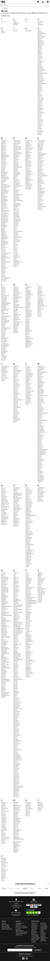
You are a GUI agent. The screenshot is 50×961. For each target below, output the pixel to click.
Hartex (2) (27, 301)
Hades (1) (27, 290)
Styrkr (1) (15, 761)
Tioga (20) (27, 622)
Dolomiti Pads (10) (29, 180)
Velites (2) (3, 814)
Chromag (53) (16, 184)
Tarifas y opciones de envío (21, 932)
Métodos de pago (19, 930)
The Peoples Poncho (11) (31, 602)
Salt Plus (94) (16, 586)
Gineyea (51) (16, 306)
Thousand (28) (28, 612)
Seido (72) (15, 619)
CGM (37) (15, 171)
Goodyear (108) (16, 319)
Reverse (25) (4, 635)
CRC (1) (15, 243)
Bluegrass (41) (4, 225)
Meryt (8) (39, 418)
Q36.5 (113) (40, 489)
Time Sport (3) (28, 621)
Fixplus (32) (3, 329)
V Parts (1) (3, 804)
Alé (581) (40, 63)
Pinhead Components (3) (30, 515)
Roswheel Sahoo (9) (5, 681)
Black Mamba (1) (5, 216)
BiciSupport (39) (4, 177)
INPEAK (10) (40, 300)
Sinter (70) (15, 675)
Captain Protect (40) (17, 153)
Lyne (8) (27, 404)
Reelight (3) (3, 619)
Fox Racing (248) (5, 345)
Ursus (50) (40, 597)
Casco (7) (15, 161)
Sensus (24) (16, 641)
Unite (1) (39, 584)
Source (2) (15, 700)
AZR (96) (40, 134)
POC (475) (27, 525)
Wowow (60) (16, 849)
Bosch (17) (3, 250)
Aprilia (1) (40, 96)
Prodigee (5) (28, 552)
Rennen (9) (3, 628)
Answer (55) (40, 90)
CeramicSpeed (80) (17, 167)
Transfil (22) (28, 647)
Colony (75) (15, 210)
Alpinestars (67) (41, 80)
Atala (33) (40, 114)
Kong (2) (15, 408)
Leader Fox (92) (28, 376)
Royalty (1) (3, 688)
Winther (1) (15, 836)
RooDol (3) (3, 678)
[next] (49, 884)
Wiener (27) (15, 826)
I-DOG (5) (40, 287)
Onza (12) (15, 503)
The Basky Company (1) (30, 597)
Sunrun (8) (15, 770)
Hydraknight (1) (28, 341)
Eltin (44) (40, 168)
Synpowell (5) (16, 796)
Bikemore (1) (4, 197)
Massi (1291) (40, 401)
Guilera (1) (15, 331)
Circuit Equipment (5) (17, 194)
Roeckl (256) (4, 670)
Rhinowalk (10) (4, 647)
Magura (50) (40, 386)
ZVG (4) (3, 878)
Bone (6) (3, 246)
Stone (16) (15, 751)
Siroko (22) (15, 676)
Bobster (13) (4, 234)
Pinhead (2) (28, 514)
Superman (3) (16, 781)
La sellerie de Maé (35, 937)
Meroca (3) (40, 417)
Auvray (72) (40, 123)
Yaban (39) (40, 802)
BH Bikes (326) (4, 172)
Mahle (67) (40, 388)
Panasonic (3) (28, 493)
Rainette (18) (4, 597)
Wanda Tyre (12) (16, 807)
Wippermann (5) (16, 837)
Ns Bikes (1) (4, 522)
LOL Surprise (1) (29, 395)
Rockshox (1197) (5, 665)
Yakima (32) (40, 804)
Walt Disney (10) (16, 805)
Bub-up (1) (3, 270)
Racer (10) (3, 581)
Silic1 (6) (15, 670)
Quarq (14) (40, 498)
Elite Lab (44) (40, 165)
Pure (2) (27, 566)
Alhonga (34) (40, 67)
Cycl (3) (15, 259)
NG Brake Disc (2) (5, 503)
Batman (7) (3, 153)
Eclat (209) (40, 149)
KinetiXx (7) (15, 391)
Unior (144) (40, 583)
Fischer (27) (3, 317)
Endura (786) (40, 172)
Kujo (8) (15, 421)
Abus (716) (40, 35)
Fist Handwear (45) (5, 320)
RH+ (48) (3, 646)
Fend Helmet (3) (4, 304)
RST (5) (3, 691)
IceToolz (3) (40, 291)
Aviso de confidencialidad (21, 933)
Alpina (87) (40, 77)
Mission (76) (40, 437)
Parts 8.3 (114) (28, 501)
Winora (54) (15, 833)
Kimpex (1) (15, 389)
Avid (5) (39, 127)
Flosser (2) (3, 333)
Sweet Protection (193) (18, 786)
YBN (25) (40, 808)
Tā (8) (26, 574)
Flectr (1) (3, 332)
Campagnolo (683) (17, 148)
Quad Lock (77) (41, 496)
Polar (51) (27, 528)
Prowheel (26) (28, 563)
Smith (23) (15, 694)
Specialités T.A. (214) (18, 708)
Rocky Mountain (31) (5, 667)
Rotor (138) (3, 684)
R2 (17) (2, 575)
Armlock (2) (40, 105)
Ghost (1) (15, 303)
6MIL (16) (3, 32)
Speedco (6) (16, 713)
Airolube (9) (40, 57)
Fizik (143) (3, 331)
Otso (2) (15, 517)
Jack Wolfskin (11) (5, 366)
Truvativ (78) (28, 665)
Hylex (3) (27, 347)
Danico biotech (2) (29, 148)
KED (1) (15, 378)
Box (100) (3, 251)
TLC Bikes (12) (28, 631)
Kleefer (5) (15, 395)
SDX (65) (15, 613)
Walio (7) (15, 804)
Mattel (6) (40, 405)
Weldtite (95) (16, 812)
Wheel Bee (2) (16, 820)
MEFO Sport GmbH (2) (42, 413)
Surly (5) (15, 784)
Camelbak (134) (16, 146)
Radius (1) (3, 593)
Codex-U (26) (16, 209)
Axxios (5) (40, 133)
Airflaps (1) (40, 52)
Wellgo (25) (15, 814)
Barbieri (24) (4, 149)
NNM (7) (3, 511)
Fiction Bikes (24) (5, 309)
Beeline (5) (3, 158)
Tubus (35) (27, 670)
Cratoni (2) (15, 238)
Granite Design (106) (17, 322)
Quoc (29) (40, 499)
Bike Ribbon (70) (5, 191)
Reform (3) (3, 622)
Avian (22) (40, 125)
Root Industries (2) (5, 679)
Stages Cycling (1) (17, 735)
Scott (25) (15, 608)
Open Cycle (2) (16, 505)
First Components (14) (6, 316)
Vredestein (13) (4, 839)
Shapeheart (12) (16, 653)
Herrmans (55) (28, 314)
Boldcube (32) (4, 238)
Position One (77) (29, 533)
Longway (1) (28, 397)
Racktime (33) (4, 584)
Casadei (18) (16, 159)
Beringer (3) (3, 167)
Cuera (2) (15, 253)
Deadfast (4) (28, 155)
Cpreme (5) (15, 232)
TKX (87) (27, 629)
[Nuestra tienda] (38, 2)
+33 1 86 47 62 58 (16, 907)
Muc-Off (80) (40, 477)
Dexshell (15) (28, 165)
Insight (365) (40, 301)
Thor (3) (27, 610)
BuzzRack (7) (4, 279)
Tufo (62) (27, 675)
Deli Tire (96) (28, 161)
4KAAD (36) (40, 24)
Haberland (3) (28, 287)
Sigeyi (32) (15, 666)
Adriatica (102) (41, 44)
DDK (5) (27, 153)
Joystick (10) (4, 375)
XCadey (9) (27, 805)
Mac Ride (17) (41, 373)
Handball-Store (34, 934)
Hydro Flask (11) (29, 344)
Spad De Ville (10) (17, 703)
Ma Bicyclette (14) (41, 367)
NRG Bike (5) (4, 521)
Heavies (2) (27, 306)
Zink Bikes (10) (4, 870)
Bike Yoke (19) (4, 193)
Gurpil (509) (15, 332)
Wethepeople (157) (17, 818)
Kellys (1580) (16, 379)
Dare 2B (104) (28, 149)
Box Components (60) (6, 253)
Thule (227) (27, 613)
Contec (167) (16, 218)
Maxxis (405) (40, 408)
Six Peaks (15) (16, 678)
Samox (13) (15, 589)
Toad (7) (27, 632)
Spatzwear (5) (16, 707)
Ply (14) (27, 524)
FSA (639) (3, 352)
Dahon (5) (27, 143)
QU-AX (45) (40, 495)
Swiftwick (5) (16, 789)
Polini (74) (27, 530)
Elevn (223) (40, 162)
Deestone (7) (28, 158)
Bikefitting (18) (4, 196)
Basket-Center (34, 923)
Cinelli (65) (15, 191)
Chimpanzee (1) (16, 180)
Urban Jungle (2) (41, 591)
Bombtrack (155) (4, 243)
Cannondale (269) (17, 152)
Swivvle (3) (15, 793)
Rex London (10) (4, 641)
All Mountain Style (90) (42, 73)
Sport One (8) (16, 723)
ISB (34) (39, 310)
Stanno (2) (15, 738)
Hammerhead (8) (29, 294)
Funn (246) (3, 358)
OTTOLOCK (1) (16, 518)
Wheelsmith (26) (16, 821)
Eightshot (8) (40, 158)
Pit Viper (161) (28, 520)
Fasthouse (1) (4, 297)
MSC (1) (39, 474)
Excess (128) (40, 203)
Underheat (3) (41, 580)
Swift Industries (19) (17, 787)
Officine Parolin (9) (17, 495)
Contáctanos (16, 903)
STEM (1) (15, 746)
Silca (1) (15, 669)
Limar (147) (27, 386)
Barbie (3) (3, 148)
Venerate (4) (4, 821)
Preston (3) (27, 543)
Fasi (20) (3, 294)
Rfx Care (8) (3, 644)
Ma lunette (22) (41, 369)
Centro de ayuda (5, 924)
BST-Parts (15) (4, 267)
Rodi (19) (3, 669)
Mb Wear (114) (41, 410)
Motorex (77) (40, 465)
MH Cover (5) (40, 426)
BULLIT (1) (3, 275)
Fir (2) (2, 314)
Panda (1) (27, 495)
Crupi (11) (15, 247)
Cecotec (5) (15, 165)
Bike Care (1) (4, 184)
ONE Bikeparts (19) (17, 498)
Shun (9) (15, 663)
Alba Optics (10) (41, 61)
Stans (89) (15, 739)
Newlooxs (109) (4, 501)
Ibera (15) (40, 290)
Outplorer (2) (16, 521)
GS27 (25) (15, 326)
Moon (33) (40, 456)
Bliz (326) (3, 224)
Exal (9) (39, 202)
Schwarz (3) (16, 602)
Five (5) (3, 326)
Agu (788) (40, 48)
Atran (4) (39, 118)
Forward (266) (4, 341)
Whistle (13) (16, 824)
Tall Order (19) (28, 580)
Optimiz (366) (16, 506)
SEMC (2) (15, 635)
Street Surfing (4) (17, 755)
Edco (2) (39, 151)
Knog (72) (15, 404)
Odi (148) (15, 492)
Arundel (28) (40, 108)
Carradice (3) (16, 156)
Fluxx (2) (3, 336)
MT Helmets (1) (41, 475)
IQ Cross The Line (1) (42, 306)
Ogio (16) (15, 496)
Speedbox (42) (16, 711)
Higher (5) (27, 319)
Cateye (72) (15, 162)
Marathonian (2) (41, 392)
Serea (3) (15, 643)
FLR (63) (3, 335)
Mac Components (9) (42, 372)
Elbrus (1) (40, 159)
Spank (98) (15, 704)
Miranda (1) (40, 436)
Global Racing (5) (17, 314)
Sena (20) (15, 637)
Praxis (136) (28, 540)
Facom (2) (3, 288)
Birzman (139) (4, 208)
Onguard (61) (16, 501)
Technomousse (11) (29, 587)
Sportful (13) (16, 726)
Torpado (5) (27, 638)
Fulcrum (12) (4, 355)
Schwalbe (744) (16, 600)
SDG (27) (15, 610)
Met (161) (40, 421)
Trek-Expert (42, 936)
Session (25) (16, 647)
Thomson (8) (28, 609)
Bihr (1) (2, 183)
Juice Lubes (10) (4, 378)
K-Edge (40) (16, 366)
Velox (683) (3, 818)
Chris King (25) (16, 183)
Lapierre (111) (28, 370)
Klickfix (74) (15, 398)
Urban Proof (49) (41, 593)
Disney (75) (27, 172)
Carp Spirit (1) (16, 155)
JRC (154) (3, 376)
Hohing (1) (27, 326)
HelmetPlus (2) (28, 312)
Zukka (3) (3, 875)
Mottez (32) (40, 467)
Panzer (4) (27, 496)
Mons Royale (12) (41, 452)
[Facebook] (23, 958)
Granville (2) (16, 323)
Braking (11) (4, 259)
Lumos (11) (27, 402)
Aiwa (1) (39, 60)
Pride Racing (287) (29, 544)
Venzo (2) (3, 824)
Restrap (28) (4, 634)
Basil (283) (3, 152)
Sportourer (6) (16, 729)
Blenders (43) (4, 222)
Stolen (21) (15, 748)
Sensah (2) (15, 640)
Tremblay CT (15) (29, 653)
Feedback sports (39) (5, 303)
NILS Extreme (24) (5, 506)
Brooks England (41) (5, 262)
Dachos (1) (27, 142)
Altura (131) (40, 85)
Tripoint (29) (28, 659)
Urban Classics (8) (42, 589)
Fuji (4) (2, 354)
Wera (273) (15, 817)
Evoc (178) (40, 194)
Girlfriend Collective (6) (18, 307)
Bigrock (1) (3, 181)
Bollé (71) (3, 240)
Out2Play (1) (16, 520)
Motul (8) (39, 468)
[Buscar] (4, 5)
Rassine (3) (3, 608)
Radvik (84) (3, 594)
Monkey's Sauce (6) (42, 451)
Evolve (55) (40, 196)
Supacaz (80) (16, 776)
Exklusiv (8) (40, 205)
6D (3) (2, 30)
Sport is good (43, 933)
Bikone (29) (3, 202)
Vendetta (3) (3, 820)
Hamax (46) (28, 293)
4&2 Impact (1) (41, 21)
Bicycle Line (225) (5, 178)
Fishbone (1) (4, 319)
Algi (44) (39, 64)
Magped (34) (40, 385)
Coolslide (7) (16, 224)
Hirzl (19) (27, 323)
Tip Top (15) (28, 624)
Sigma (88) (15, 667)
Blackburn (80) (4, 219)
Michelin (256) (41, 429)
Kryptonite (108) (16, 418)
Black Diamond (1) (5, 213)
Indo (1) (39, 297)
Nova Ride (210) (4, 518)
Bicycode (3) (4, 180)
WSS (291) (15, 850)
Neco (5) (3, 493)
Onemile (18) (16, 499)
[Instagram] (26, 958)
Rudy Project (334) (5, 695)
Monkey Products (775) (43, 449)
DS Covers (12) (28, 184)
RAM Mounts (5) (4, 602)
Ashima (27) (40, 109)
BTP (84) (3, 269)
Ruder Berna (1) (4, 694)
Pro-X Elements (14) (29, 550)
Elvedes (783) (41, 170)
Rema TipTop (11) (5, 627)
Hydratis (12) (28, 342)
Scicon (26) (15, 603)
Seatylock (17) (16, 618)
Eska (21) (40, 186)
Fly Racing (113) (4, 338)
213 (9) (14, 21)
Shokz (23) (15, 657)
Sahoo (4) (15, 580)
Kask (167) (15, 375)
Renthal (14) (4, 629)
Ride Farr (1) (4, 650)
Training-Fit (42, 934)
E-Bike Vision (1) (41, 140)
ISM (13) (39, 312)
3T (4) (26, 21)
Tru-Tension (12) (28, 663)
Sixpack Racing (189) (18, 679)
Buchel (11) (3, 272)
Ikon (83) (39, 294)
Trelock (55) (28, 651)
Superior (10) (16, 780)
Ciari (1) (15, 189)
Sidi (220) (15, 665)
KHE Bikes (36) (16, 385)
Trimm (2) (27, 657)
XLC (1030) (27, 809)
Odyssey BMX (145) (17, 493)
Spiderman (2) (16, 714)
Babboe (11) (4, 145)
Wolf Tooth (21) (16, 845)
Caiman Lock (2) (16, 143)
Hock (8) (27, 325)
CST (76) (15, 250)
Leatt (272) (27, 378)
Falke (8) (3, 291)
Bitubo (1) (3, 209)
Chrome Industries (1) (18, 186)
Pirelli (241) (27, 517)
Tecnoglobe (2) (28, 589)
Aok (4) (39, 92)
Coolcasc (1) (16, 222)
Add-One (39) (40, 41)
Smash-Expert (43, 929)
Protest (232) (28, 560)
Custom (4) (15, 257)
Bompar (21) (4, 244)
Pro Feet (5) (28, 549)
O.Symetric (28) (16, 487)
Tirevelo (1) (27, 625)
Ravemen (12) (4, 609)
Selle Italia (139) (16, 627)
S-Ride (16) (15, 572)
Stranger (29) (16, 754)
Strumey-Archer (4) (17, 758)
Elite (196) (40, 164)
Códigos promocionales (7, 929)
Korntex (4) (15, 411)
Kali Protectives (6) (17, 370)
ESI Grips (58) (41, 183)
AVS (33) (39, 128)
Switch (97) (15, 792)
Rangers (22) (4, 603)
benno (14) (3, 165)
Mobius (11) (40, 445)
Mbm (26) (40, 411)
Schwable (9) (16, 599)
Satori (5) (15, 596)
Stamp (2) (15, 736)
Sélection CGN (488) (17, 622)
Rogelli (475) (4, 672)
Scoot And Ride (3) (17, 606)
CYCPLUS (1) (16, 265)
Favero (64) (3, 300)
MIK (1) (39, 433)
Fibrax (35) (3, 307)
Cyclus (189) (16, 263)
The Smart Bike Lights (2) (30, 603)
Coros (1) (15, 229)
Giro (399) (15, 309)
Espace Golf (34, 929)
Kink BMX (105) (16, 394)
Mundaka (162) (41, 478)
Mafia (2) (39, 379)
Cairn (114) (15, 145)
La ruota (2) (27, 367)
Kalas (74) (15, 369)
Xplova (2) (27, 814)
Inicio (2, 8)
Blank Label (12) (4, 221)
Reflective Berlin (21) (5, 621)
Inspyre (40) (40, 303)
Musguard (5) (40, 480)
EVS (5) (39, 197)
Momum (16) (40, 448)
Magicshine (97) (41, 382)
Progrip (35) (28, 555)
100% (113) (3, 21)
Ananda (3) (40, 87)
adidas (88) (40, 42)
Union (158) (40, 581)
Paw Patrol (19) (28, 502)
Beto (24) (3, 171)
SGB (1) (15, 650)
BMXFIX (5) (3, 231)
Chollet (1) (15, 181)
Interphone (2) (41, 304)
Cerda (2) (15, 168)
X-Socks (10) (28, 804)
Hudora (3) (27, 336)
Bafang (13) (3, 146)
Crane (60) (15, 235)
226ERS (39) (16, 23)
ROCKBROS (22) (5, 662)
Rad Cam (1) (4, 586)
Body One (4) (4, 235)
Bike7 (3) (3, 194)
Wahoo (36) (15, 802)
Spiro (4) (15, 719)
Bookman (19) (4, 247)
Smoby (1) (15, 695)
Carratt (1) (15, 158)
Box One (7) (3, 254)
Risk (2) (3, 656)
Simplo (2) (15, 673)
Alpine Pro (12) (41, 79)
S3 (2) (14, 575)
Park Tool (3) (28, 499)
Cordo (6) (15, 227)
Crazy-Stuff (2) (16, 241)
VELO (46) (3, 815)
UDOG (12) (40, 575)
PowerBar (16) (28, 537)
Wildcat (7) (15, 827)
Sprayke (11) (16, 730)
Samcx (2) (15, 587)
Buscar (6, 5)
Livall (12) (27, 389)
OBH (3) (15, 490)
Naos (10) (3, 489)
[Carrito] (48, 2)
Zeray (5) (3, 864)
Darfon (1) (27, 151)
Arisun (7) (40, 104)
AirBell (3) (40, 51)
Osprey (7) (15, 512)
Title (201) (27, 627)
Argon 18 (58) (41, 99)
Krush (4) (15, 417)
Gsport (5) (15, 328)
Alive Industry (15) (41, 70)
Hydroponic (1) (28, 345)
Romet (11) (3, 675)
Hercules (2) (28, 313)
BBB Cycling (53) (5, 156)
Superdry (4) (16, 779)
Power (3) (27, 536)
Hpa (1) (27, 332)
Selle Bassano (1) (17, 625)
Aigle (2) (39, 49)
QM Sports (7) (41, 493)
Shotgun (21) (16, 660)
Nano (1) (3, 487)
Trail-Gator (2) (28, 644)
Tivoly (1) (27, 628)
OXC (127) (15, 524)
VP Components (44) (5, 837)
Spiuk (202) (15, 720)
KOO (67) (15, 410)
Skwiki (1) (15, 685)
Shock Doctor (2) (17, 656)
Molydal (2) (40, 446)
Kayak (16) (15, 376)
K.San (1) (15, 367)
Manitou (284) (41, 391)
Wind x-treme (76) (17, 830)
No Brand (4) (4, 512)
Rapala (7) (3, 605)
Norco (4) (3, 515)
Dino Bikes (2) (28, 171)
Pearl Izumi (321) (29, 503)
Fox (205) (3, 342)
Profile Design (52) (29, 553)
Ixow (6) (39, 314)
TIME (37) (27, 619)
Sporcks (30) (16, 722)
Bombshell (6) (4, 241)
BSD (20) (3, 266)
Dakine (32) (28, 146)
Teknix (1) (27, 590)
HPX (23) (27, 333)
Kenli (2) (15, 382)
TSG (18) (27, 666)
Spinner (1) (15, 716)
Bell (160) (3, 161)
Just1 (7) (3, 380)
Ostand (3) (15, 515)
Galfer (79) (15, 291)
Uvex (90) (40, 602)
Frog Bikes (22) (4, 351)
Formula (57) (4, 339)
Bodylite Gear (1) (5, 237)
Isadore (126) (40, 309)
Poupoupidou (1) (29, 534)
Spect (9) (15, 710)
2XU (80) (15, 24)
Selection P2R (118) (17, 624)
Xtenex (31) (27, 815)
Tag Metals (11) (28, 578)
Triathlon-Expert (43, 937)
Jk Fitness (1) (4, 370)
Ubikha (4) (40, 572)
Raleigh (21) (4, 599)
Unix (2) (39, 586)
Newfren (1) (3, 498)
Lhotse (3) (27, 385)
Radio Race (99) (4, 591)
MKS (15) (40, 440)
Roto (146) (3, 682)
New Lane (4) (4, 496)
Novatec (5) (3, 520)
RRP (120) (3, 689)
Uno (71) (39, 587)
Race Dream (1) (4, 577)
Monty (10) (40, 455)
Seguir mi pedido (5, 926)
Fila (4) (2, 312)
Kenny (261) (16, 383)
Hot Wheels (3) (28, 331)
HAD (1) (27, 288)
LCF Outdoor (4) (28, 373)
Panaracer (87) (28, 492)
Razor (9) (3, 610)
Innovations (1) (41, 298)
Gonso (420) (16, 317)
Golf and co (33, 933)
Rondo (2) (3, 676)
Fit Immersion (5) (4, 322)
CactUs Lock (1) (16, 142)
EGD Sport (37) (41, 155)
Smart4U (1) (16, 691)
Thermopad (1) (28, 606)
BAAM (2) (3, 143)
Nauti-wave (33, 940)
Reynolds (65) (4, 643)
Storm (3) (15, 752)
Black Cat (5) (4, 212)
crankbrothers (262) (17, 237)
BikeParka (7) (4, 199)
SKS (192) (15, 684)
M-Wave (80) (40, 366)
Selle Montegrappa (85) (18, 628)
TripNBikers (42, 939)
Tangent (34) (28, 581)
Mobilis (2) (40, 443)
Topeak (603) (28, 637)
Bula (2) (3, 273)
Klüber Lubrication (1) (18, 399)
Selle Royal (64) (16, 629)
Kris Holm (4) (16, 414)
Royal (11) (3, 686)
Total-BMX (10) (28, 640)
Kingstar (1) (15, 392)
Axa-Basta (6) (41, 131)
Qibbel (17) (40, 490)
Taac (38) (27, 575)
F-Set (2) (3, 287)
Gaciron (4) (15, 287)
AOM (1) (39, 93)
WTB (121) (15, 852)
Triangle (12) (28, 656)
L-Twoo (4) (27, 366)
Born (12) (3, 248)
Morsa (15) (40, 461)
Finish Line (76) (4, 313)
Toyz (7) (27, 643)
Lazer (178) (27, 372)
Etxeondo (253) (41, 189)
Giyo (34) (15, 313)
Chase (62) (15, 175)
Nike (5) (3, 505)
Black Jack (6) (4, 215)
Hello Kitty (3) (28, 310)
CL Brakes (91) (16, 199)
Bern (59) (3, 168)
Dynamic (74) (28, 189)
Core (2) (15, 228)
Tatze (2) (27, 584)
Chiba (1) (15, 177)
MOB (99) (40, 442)
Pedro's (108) (28, 506)
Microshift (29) (41, 430)
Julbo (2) (3, 379)
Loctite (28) (27, 392)
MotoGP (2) (40, 464)
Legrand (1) (27, 380)
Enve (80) (40, 177)
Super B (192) (16, 777)
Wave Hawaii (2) (16, 809)
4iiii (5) (39, 23)
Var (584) (3, 805)
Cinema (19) (16, 193)
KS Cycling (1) (16, 420)
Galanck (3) (15, 290)
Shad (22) (15, 651)
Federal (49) (4, 301)
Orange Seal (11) (17, 509)
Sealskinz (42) (16, 616)
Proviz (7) (27, 562)
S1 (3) (14, 574)
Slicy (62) (15, 686)
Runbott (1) (3, 697)
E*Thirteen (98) (41, 142)
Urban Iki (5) (40, 590)
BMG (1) (3, 229)
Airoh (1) (39, 55)
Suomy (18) (15, 774)
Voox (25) (3, 836)
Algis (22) (40, 66)
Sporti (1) (15, 727)
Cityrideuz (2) (16, 197)
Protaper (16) (28, 559)
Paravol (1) (27, 498)
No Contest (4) (4, 514)
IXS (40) (39, 316)
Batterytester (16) (5, 155)
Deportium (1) (28, 164)
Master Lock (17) (41, 402)
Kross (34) (15, 416)
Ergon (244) (40, 180)
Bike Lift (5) (3, 189)
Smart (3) (15, 689)
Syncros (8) (15, 795)
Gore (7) (15, 320)
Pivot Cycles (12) (29, 521)
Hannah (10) (28, 297)
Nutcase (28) (4, 524)
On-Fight (33, 942)
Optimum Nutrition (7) (18, 508)
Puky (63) (27, 565)
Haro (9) (27, 300)
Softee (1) (15, 697)
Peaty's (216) (28, 505)
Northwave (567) (4, 517)
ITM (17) (39, 313)
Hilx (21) (27, 320)
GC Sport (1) (16, 295)
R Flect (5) (3, 572)
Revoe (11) (3, 640)
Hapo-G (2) (27, 298)
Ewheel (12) (40, 199)
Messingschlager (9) (42, 420)
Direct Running (34, 926)
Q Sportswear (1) (41, 487)
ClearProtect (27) (17, 203)
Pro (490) (27, 547)
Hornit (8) (27, 329)
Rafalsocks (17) (4, 596)
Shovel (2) (15, 662)
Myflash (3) (40, 481)
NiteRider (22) (4, 509)
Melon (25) (40, 416)
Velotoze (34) (4, 817)
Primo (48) (27, 546)
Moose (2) (40, 458)
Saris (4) (15, 594)
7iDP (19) (15, 30)
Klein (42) (15, 397)
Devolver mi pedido (6, 927)
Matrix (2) (40, 404)
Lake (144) (27, 369)
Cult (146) (15, 254)
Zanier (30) (3, 859)
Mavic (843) (40, 407)
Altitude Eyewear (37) (42, 83)
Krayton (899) (16, 413)
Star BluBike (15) (17, 741)
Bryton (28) (3, 265)
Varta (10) (3, 807)
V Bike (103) (4, 802)
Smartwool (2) (16, 692)
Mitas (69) (40, 439)
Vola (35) (3, 833)
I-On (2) (39, 288)
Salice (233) (16, 583)
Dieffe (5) (27, 168)
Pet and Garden (43, 926)
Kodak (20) (15, 405)
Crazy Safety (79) (17, 240)
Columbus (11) (16, 212)
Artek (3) (39, 106)
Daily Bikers (34, 924)
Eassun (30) (40, 143)
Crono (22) (15, 244)
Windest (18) (16, 831)
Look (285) (27, 399)
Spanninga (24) (16, 705)
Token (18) (27, 634)
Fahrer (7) (3, 290)
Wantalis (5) (15, 808)
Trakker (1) (27, 646)
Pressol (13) (28, 541)
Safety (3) (15, 578)
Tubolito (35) (28, 669)
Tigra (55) (27, 616)
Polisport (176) (28, 531)
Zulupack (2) (4, 877)
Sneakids (42, 932)
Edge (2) (39, 152)
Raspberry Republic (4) (6, 606)
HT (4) (26, 335)
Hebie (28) (27, 307)
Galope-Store (34, 932)
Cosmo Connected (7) (18, 231)
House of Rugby (34, 936)
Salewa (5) (15, 581)
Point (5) (27, 527)
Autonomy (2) (40, 120)
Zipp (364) (3, 871)
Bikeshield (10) (4, 200)
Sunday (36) (16, 765)
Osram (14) (15, 514)
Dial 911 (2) (28, 167)
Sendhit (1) (15, 638)
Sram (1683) (16, 732)
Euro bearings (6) (41, 191)
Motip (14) (40, 462)
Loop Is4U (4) (28, 401)
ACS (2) (39, 39)
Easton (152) (40, 145)
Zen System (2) (4, 862)
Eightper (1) (40, 156)
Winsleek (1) (16, 834)
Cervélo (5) (15, 170)
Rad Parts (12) (4, 587)
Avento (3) (40, 124)
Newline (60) (4, 499)
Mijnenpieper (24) (41, 432)
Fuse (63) (3, 360)
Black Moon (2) (4, 218)
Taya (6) (27, 586)
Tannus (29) (28, 583)
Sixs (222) (15, 681)
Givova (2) (15, 312)
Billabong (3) (4, 203)
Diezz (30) (27, 170)
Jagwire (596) (4, 367)
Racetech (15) (4, 583)
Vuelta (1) (3, 840)
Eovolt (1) (40, 178)
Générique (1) (16, 298)
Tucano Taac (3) (28, 672)
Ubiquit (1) (40, 574)
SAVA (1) (15, 597)
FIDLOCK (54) (4, 310)
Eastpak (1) (40, 146)
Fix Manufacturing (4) (5, 328)
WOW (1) (15, 847)
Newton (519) (4, 502)
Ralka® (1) (3, 600)
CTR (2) (15, 251)
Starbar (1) (15, 742)
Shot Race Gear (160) (18, 659)
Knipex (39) (15, 402)
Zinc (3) (3, 868)
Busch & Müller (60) (5, 278)
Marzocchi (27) (41, 399)
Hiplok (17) (27, 322)
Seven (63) (15, 648)
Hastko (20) (27, 303)
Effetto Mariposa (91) (42, 153)
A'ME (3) (39, 30)
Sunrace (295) (16, 768)
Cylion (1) (15, 266)
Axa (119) (40, 130)
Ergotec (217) (40, 181)
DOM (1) (27, 181)
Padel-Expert (43, 923)
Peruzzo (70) (28, 512)
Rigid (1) (3, 654)
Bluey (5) (3, 228)
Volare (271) (4, 834)
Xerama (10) (28, 807)
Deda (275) (27, 156)
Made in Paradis (34, 939)
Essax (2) (40, 187)
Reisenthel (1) (4, 625)
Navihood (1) (4, 492)
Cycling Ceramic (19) (17, 262)
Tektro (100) (28, 591)
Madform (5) (40, 378)
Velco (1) (3, 812)
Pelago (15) (28, 508)
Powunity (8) (28, 539)
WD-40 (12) (15, 811)
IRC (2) (39, 307)
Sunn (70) (15, 767)
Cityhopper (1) (16, 196)
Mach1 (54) (40, 376)
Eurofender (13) (41, 193)
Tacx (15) (27, 577)
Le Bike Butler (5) (29, 375)
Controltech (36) (16, 221)
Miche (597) (40, 427)
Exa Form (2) (40, 200)
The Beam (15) (28, 599)
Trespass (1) (28, 654)
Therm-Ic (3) (28, 605)
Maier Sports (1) (41, 389)
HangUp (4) (28, 295)
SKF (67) (15, 682)
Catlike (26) (15, 164)
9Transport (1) (28, 30)
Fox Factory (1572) (5, 344)
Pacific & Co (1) (28, 490)
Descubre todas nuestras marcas (25, 893)
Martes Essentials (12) (42, 395)
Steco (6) (15, 745)
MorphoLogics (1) (41, 459)
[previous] (47, 884)
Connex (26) (16, 215)
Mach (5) (39, 375)
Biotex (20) (3, 206)
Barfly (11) (3, 151)
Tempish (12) (28, 593)
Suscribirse (37, 950)
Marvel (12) (40, 397)
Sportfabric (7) (16, 724)
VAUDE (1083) (4, 808)
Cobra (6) (15, 208)
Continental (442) (17, 219)
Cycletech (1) (16, 260)
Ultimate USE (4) (41, 578)
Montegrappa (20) (41, 454)
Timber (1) (27, 618)
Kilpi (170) (15, 388)
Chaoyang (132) (16, 174)
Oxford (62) (15, 525)
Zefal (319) (3, 861)
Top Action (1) (28, 635)
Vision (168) (3, 828)
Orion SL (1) (16, 511)
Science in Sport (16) (17, 605)
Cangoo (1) (15, 151)
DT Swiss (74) (28, 186)
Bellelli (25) (3, 162)
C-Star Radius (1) (17, 140)
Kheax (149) (16, 386)
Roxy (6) (3, 685)
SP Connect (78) (17, 701)
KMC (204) (15, 401)
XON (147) (27, 811)
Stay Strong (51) (16, 743)
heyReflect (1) (28, 316)
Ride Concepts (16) (5, 648)
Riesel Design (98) (5, 653)
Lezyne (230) (28, 383)
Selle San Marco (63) (17, 631)
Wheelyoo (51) (16, 823)
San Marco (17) (16, 590)
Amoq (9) (40, 86)
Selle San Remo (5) (17, 632)
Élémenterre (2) (41, 161)
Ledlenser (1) (28, 379)
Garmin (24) (15, 294)
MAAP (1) (40, 370)
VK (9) (2, 831)
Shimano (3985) (16, 654)
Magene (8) (40, 380)
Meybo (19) (40, 423)
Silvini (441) (16, 672)
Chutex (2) (15, 187)
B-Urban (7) (3, 142)
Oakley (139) (16, 489)
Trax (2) (27, 650)
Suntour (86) (16, 773)
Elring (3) (40, 167)
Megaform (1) (40, 414)
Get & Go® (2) (16, 301)
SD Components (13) (17, 609)
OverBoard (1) (16, 522)
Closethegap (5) (16, 205)
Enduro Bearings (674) (42, 175)
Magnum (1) (40, 383)
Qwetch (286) (40, 501)
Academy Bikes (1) (42, 36)
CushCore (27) (16, 256)
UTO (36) (40, 600)
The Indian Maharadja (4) (30, 600)
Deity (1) (27, 159)
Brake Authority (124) (5, 257)
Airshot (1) (40, 58)
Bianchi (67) (3, 174)
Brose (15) (3, 263)
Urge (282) (40, 596)
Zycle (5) (3, 880)
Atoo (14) (40, 115)
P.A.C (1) (27, 487)
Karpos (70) (15, 373)
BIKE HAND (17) (5, 187)
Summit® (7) (16, 762)
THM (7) (27, 608)
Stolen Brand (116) (17, 749)
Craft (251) (15, 234)
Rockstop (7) (4, 666)
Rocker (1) (3, 663)
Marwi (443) (40, 398)
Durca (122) (28, 187)
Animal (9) (40, 89)
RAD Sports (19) (4, 589)
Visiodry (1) (3, 827)
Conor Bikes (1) (16, 216)
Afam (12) (40, 47)
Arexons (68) (40, 98)
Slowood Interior (43, 927)
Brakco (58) (3, 256)
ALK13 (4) (40, 71)
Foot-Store (33, 930)
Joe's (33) (3, 373)
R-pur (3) (3, 574)
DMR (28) (27, 175)
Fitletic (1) (3, 325)
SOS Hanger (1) (16, 698)
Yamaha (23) (40, 807)
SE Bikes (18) (16, 615)
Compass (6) (16, 213)
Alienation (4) (40, 68)
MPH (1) (39, 470)
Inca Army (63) (41, 295)
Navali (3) (3, 490)
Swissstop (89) (16, 790)
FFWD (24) (3, 306)
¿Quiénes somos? (20, 923)
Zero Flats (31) (4, 865)
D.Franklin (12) (28, 140)
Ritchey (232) (4, 657)
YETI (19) (40, 809)
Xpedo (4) (27, 812)
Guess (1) (15, 329)
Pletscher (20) (28, 522)
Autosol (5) (40, 121)
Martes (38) (40, 394)
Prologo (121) (28, 556)
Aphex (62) (40, 95)
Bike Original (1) (4, 190)
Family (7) (3, 293)
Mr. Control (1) (41, 473)
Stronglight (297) (17, 757)
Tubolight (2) (28, 667)
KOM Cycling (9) (16, 407)
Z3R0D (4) (3, 858)
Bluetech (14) (4, 227)
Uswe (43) (40, 599)
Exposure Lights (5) (42, 206)
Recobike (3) (4, 613)
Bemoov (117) (4, 164)
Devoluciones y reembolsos (22, 927)
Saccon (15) (16, 577)
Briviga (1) (3, 260)
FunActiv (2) (3, 357)
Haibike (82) (28, 291)
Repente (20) (4, 631)
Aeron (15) (40, 45)
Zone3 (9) (3, 873)
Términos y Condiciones (21, 926)
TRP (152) (27, 662)
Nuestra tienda (19, 934)
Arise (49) (40, 102)
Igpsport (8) (40, 293)
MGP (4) (39, 424)
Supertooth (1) (16, 783)
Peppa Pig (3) (28, 511)
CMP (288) (15, 206)
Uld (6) (39, 577)
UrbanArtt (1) (40, 594)
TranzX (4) (27, 648)
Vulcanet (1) (3, 842)
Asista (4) (40, 111)
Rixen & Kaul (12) (5, 659)
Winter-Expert (43, 940)
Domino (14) (28, 183)
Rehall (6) (3, 624)
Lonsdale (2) (28, 398)
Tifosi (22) (27, 615)
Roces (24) (3, 660)
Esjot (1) (39, 184)
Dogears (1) (28, 178)
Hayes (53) (27, 304)
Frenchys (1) (4, 350)
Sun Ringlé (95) (16, 764)
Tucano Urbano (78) (29, 673)
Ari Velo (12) (40, 101)
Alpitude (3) (40, 82)
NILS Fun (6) (4, 508)
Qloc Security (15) (41, 492)
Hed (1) (27, 309)
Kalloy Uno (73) (16, 372)
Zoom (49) (3, 874)
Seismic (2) (15, 621)
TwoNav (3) (27, 676)
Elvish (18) (40, 171)
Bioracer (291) (4, 205)
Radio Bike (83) (4, 590)
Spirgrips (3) (16, 717)
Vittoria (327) (4, 830)
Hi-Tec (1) (27, 317)
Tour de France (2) (29, 641)
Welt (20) (15, 815)
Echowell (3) (40, 148)
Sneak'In (42, 930)
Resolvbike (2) (4, 632)
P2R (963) (27, 489)
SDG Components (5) (18, 612)
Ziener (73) (3, 867)
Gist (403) (15, 310)
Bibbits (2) (3, 175)
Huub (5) (27, 339)
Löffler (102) (28, 394)
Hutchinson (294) (29, 338)
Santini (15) (15, 591)
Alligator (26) (40, 76)
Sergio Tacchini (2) (17, 644)
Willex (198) (16, 828)
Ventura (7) (3, 823)
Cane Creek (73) (17, 149)
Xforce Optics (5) (29, 808)
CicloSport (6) (16, 190)
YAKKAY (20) (40, 805)
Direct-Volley (34, 927)
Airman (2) (40, 54)
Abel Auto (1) (40, 32)
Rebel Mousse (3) (5, 612)
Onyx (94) (15, 502)
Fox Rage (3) (4, 347)
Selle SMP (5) (16, 634)
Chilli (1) (15, 178)
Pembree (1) (28, 509)
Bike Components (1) (5, 186)
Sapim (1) (15, 593)
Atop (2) (39, 117)
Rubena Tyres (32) (5, 692)
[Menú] (1, 5)
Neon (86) (3, 495)
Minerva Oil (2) (41, 435)
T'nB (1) (27, 572)
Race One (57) (4, 580)
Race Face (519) (4, 578)
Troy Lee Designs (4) (30, 660)
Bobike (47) (3, 232)
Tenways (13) (28, 594)
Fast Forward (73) (5, 295)
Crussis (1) (15, 248)
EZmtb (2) (40, 209)
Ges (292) (15, 300)
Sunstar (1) (15, 771)
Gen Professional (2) (17, 297)
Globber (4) (15, 316)
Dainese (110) (28, 145)
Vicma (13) (3, 826)
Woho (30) (15, 843)
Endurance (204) (41, 174)
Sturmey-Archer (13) (17, 760)
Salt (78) (15, 584)
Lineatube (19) (28, 388)
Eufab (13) (40, 190)
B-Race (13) (3, 140)
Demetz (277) (28, 162)
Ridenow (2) (4, 651)
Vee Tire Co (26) (4, 811)
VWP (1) (3, 843)
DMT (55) (27, 177)
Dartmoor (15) (28, 152)
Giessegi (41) (16, 304)
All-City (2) (40, 74)
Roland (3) (3, 673)
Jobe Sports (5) (4, 372)
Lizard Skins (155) (29, 391)
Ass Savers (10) (41, 112)
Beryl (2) (3, 170)
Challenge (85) (16, 172)
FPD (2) (3, 348)
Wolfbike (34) (16, 846)
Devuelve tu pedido (16, 915)
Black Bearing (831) (5, 210)
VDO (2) (3, 809)
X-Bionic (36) (28, 802)
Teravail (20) (28, 596)
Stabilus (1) (15, 733)
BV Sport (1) (3, 281)
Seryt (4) (15, 646)
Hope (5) (27, 328)
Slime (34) (15, 688)
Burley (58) (3, 276)
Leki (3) (27, 382)
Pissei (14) (27, 518)
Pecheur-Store (43, 924)
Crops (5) (15, 246)
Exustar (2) (40, 208)
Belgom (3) (3, 159)
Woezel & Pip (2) (17, 842)
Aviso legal (18, 929)
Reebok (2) (3, 618)
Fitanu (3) (3, 323)
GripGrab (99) (16, 325)
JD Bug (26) (3, 369)
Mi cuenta (4, 923)
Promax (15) (28, 558)
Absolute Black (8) (42, 33)
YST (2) (39, 811)
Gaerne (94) (16, 288)
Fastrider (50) (4, 298)
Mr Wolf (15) (40, 471)
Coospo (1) (15, 225)
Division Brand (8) (29, 174)
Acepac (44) (40, 38)
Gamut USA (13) (16, 293)
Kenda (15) (15, 380)
